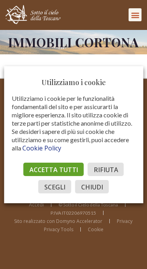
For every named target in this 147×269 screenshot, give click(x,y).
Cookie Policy (41, 148)
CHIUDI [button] (92, 187)
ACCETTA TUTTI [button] (53, 169)
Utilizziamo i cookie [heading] (74, 82)
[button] (135, 14)
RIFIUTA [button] (106, 169)
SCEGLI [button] (54, 187)
